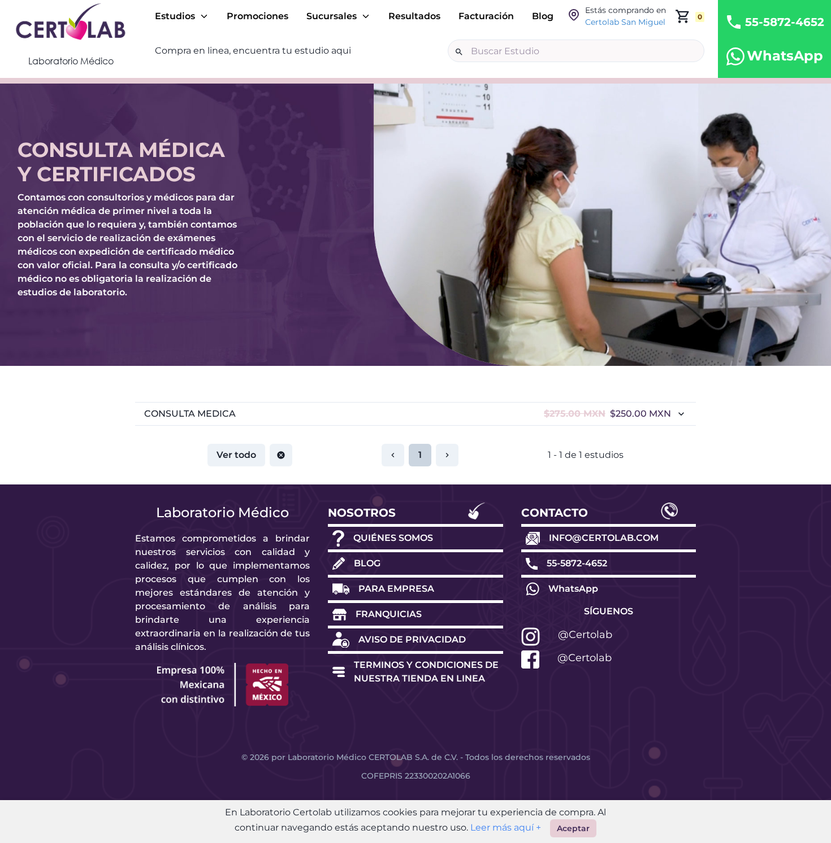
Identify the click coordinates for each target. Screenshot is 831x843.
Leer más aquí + (504, 827)
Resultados (414, 16)
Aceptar (573, 828)
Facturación (486, 16)
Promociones (257, 16)
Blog (542, 16)
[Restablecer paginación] (281, 455)
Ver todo (236, 454)
